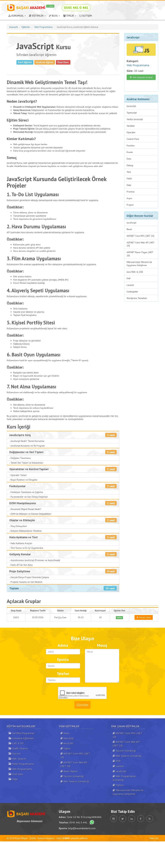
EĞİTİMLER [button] (37, 15)
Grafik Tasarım (19, 748)
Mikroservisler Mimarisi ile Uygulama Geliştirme (139, 264)
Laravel (130, 285)
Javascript (131, 106)
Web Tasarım (18, 758)
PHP (129, 278)
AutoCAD (68, 743)
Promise (131, 191)
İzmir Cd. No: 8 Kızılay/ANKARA (84, 817)
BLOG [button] (54, 15)
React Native (70, 771)
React (129, 229)
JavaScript (131, 222)
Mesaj (102, 645)
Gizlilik (32, 838)
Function (131, 145)
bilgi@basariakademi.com (82, 828)
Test (129, 171)
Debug (130, 165)
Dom (129, 158)
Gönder (82, 704)
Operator (131, 132)
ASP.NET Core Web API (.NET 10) (141, 244)
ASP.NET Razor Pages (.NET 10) (140, 254)
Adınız (63, 645)
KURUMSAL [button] (17, 15)
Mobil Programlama (22, 763)
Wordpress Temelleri (137, 298)
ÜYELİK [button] (70, 15)
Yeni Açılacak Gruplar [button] (142, 77)
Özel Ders (17, 774)
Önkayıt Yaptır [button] (144, 617)
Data (129, 185)
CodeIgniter (132, 291)
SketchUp (68, 738)
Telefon (63, 673)
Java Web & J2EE (135, 271)
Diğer (14, 779)
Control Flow (133, 139)
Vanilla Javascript (135, 119)
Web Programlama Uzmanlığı (124, 778)
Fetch (129, 178)
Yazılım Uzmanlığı (73, 776)
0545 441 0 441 (78, 822)
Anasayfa (13, 27)
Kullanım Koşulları (46, 838)
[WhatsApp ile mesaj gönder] (91, 822)
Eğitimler (26, 27)
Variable (131, 125)
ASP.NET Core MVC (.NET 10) (140, 235)
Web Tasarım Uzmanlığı (76, 781)
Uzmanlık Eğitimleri (22, 738)
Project (130, 204)
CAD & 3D (17, 743)
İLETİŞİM (87, 15)
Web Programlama (43, 27)
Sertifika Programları (23, 733)
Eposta (63, 659)
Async (129, 198)
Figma (66, 748)
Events (130, 152)
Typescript (132, 112)
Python (119, 785)
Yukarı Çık (153, 838)
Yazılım (16, 753)
